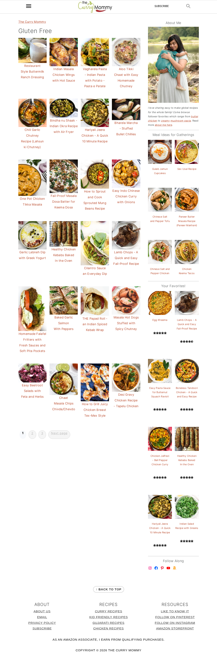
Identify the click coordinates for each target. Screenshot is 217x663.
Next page (59, 433)
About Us (42, 611)
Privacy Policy (42, 623)
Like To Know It (175, 611)
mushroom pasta (181, 120)
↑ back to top (108, 589)
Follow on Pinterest (175, 617)
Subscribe (42, 628)
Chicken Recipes (108, 628)
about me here (163, 124)
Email (42, 617)
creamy (165, 120)
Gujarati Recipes (108, 623)
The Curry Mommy (32, 22)
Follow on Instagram (175, 623)
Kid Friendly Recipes (108, 617)
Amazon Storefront (175, 628)
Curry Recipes (108, 611)
